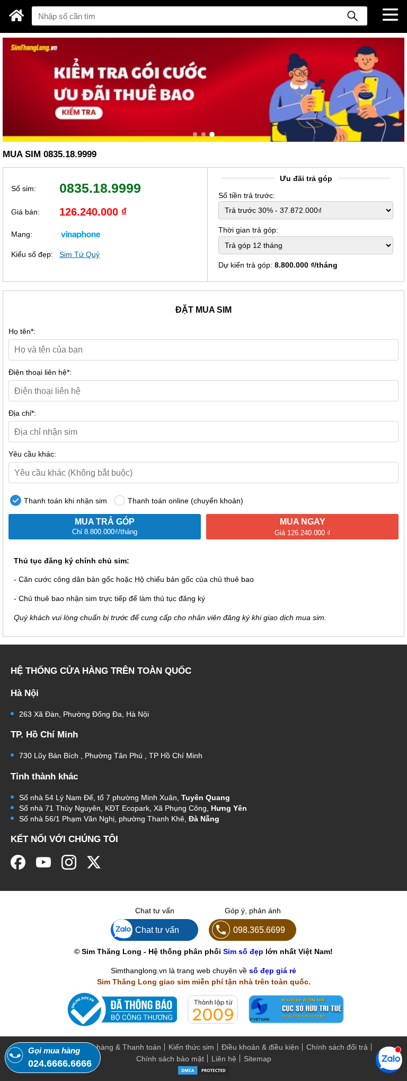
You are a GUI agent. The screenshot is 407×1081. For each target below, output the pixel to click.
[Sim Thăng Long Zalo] (389, 1059)
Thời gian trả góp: (248, 230)
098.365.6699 (259, 929)
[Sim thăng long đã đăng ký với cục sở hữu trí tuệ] (296, 1009)
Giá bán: (25, 212)
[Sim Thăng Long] (17, 15)
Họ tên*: (22, 331)
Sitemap (257, 1058)
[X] (94, 862)
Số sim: (23, 188)
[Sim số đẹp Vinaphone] (80, 234)
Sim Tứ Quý (79, 254)
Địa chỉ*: (22, 413)
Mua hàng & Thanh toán (120, 1047)
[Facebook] (18, 862)
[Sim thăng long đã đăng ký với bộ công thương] (120, 1009)
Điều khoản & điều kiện (260, 1047)
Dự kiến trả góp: (278, 265)
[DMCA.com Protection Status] (203, 1070)
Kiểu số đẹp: (32, 254)
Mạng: (21, 234)
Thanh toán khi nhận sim (64, 500)
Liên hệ (223, 1058)
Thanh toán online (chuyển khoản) (184, 500)
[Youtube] (43, 862)
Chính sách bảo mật (170, 1058)
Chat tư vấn (157, 929)
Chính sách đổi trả (337, 1047)
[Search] (352, 15)
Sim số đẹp (243, 951)
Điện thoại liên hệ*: (40, 372)
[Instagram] (68, 862)
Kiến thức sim (191, 1047)
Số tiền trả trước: (246, 195)
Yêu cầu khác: (32, 454)
